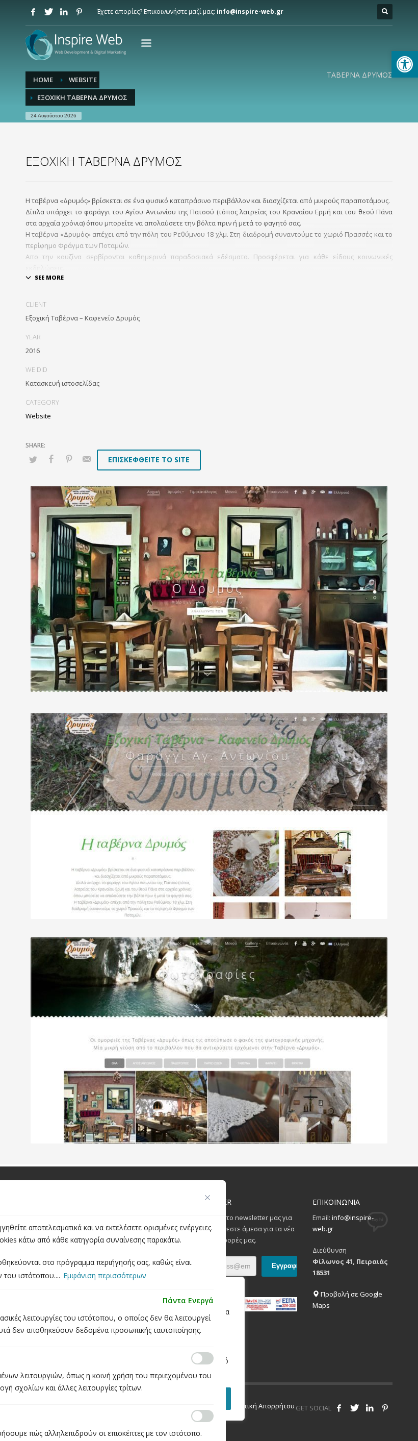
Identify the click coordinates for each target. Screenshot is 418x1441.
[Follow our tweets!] (354, 1407)
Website (38, 415)
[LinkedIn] (63, 11)
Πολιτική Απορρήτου (262, 1405)
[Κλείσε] (207, 1197)
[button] (404, 64)
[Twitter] (48, 11)
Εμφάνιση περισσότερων (104, 1275)
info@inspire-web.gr (250, 11)
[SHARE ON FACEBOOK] (51, 458)
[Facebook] (33, 11)
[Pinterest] (79, 11)
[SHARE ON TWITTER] (33, 459)
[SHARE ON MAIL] (86, 458)
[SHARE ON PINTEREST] (68, 458)
